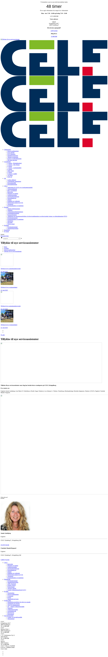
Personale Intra (5, 236)
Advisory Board (11, 588)
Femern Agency (11, 585)
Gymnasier (10, 596)
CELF (5, 562)
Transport (9, 608)
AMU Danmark (11, 584)
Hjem (5, 247)
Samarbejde (7, 579)
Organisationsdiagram (13, 568)
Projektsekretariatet (12, 581)
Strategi (9, 571)
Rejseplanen (10, 614)
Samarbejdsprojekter (12, 582)
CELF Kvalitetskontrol (13, 605)
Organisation (10, 593)
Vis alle (3, 335)
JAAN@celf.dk (5, 545)
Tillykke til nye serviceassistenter (13, 251)
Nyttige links (7, 600)
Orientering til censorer (13, 603)
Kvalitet (6, 591)
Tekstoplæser (10, 618)
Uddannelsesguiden (12, 609)
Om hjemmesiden (8, 615)
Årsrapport (10, 576)
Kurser (9, 597)
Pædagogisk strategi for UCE (15, 574)
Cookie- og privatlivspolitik (14, 617)
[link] (21, 238)
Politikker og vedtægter (13, 573)
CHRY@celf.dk (5, 559)
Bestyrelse (10, 564)
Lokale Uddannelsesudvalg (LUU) (16, 590)
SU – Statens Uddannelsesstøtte (15, 606)
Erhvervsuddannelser (9, 250)
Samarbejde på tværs (12, 599)
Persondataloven (11, 570)
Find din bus (10, 612)
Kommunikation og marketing (15, 577)
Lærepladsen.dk (11, 611)
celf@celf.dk (54, 30)
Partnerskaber (11, 587)
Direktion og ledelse (12, 565)
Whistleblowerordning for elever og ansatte (18, 602)
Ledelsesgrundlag (12, 567)
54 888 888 (54, 36)
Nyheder (6, 248)
